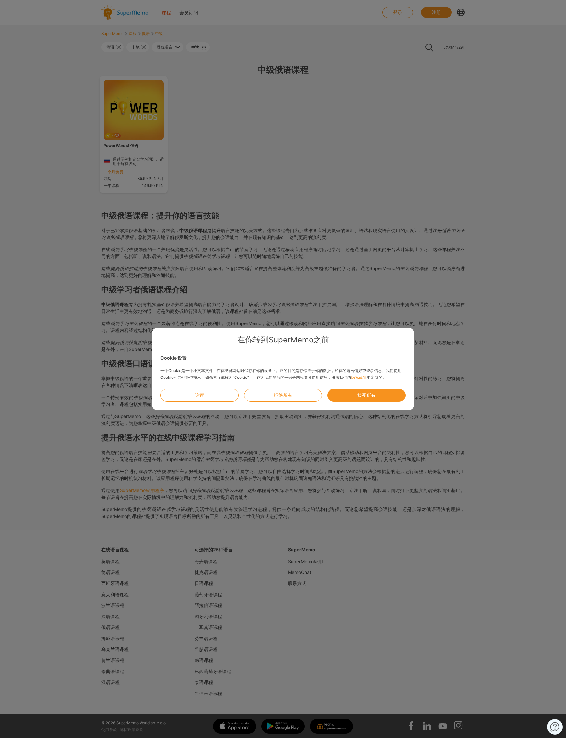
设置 (199, 395)
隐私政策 (359, 377)
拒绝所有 (283, 395)
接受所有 (366, 395)
